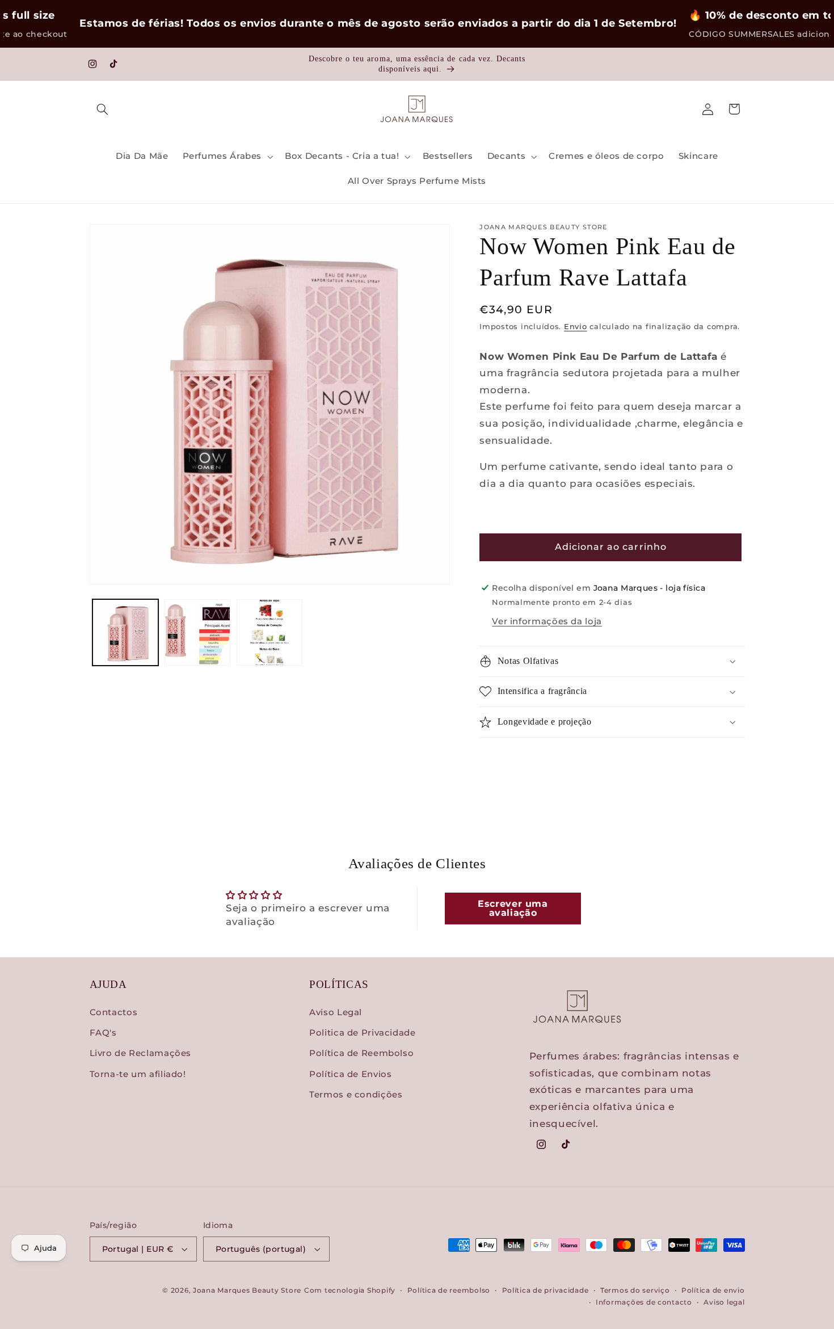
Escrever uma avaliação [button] (513, 908)
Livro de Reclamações (141, 1053)
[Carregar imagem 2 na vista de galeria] (198, 632)
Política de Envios (350, 1074)
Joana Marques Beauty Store (247, 1290)
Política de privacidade (545, 1290)
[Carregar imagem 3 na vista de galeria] (270, 632)
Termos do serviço (635, 1290)
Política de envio (713, 1290)
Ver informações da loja (547, 621)
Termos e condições (355, 1095)
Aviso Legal (335, 1012)
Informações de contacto (644, 1302)
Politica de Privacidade (362, 1033)
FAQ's (103, 1033)
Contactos (114, 1012)
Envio (575, 326)
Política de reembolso (448, 1290)
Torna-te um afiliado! (138, 1074)
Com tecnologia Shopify (349, 1290)
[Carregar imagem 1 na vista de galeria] (125, 632)
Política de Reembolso (361, 1053)
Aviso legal (724, 1302)
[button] (103, 109)
